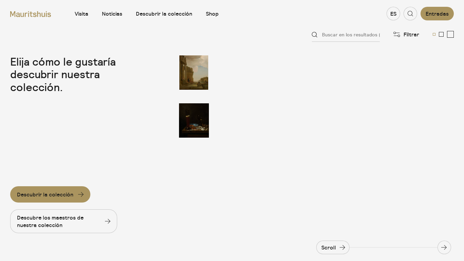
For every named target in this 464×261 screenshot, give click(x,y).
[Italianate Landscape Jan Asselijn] (194, 72)
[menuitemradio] (434, 34)
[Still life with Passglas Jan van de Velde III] (194, 120)
